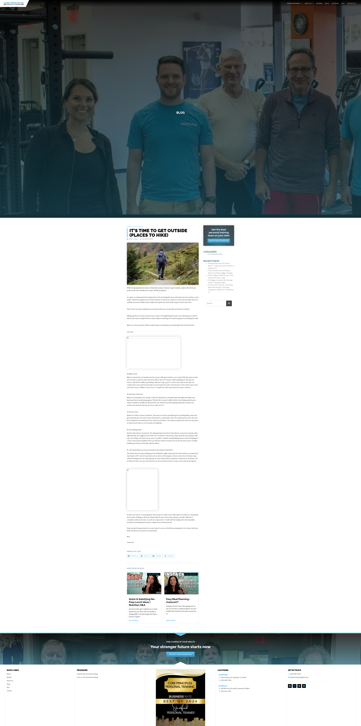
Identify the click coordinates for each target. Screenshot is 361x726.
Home (129, 226)
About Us (308, 3)
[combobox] (216, 303)
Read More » (134, 620)
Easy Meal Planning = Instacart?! (178, 600)
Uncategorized (137, 226)
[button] (133, 556)
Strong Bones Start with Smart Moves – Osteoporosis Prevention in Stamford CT (221, 266)
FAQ (343, 3)
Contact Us (351, 3)
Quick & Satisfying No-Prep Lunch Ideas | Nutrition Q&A (142, 602)
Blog (327, 3)
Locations (335, 3)
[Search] (229, 303)
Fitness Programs (293, 3)
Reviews (319, 3)
